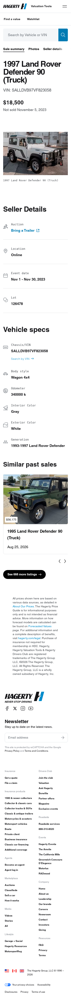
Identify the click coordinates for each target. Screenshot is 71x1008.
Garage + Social (13, 941)
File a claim (11, 783)
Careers (43, 909)
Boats (8, 829)
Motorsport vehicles (16, 824)
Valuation (44, 783)
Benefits (43, 793)
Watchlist (33, 19)
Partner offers (46, 798)
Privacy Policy (12, 750)
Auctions (10, 885)
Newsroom (45, 914)
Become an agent (14, 864)
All (6, 926)
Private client (12, 834)
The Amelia (45, 849)
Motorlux (44, 868)
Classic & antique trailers (19, 813)
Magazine (44, 803)
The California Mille (49, 854)
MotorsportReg (13, 951)
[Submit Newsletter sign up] (63, 737)
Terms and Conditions (36, 750)
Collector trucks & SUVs (18, 808)
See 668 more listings (22, 574)
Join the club (46, 777)
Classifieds (11, 890)
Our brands (45, 904)
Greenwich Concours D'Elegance (50, 861)
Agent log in (11, 870)
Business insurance (16, 839)
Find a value (12, 19)
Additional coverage (16, 849)
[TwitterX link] (15, 708)
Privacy (43, 950)
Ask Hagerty (46, 788)
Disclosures (11, 992)
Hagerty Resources (16, 946)
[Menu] (64, 6)
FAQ (41, 945)
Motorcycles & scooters (18, 818)
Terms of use (38, 992)
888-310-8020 (46, 829)
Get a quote (11, 777)
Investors (44, 924)
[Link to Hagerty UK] (22, 970)
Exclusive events (48, 808)
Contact (43, 919)
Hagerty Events (47, 844)
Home (42, 888)
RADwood (44, 873)
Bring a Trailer (23, 230)
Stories (9, 920)
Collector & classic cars (18, 803)
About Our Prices (23, 606)
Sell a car (10, 895)
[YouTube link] (31, 708)
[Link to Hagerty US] (7, 970)
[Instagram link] (23, 708)
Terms (42, 955)
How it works (12, 900)
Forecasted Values (39, 626)
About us (44, 893)
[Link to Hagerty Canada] (14, 970)
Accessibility (43, 984)
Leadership (45, 899)
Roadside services (49, 824)
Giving (42, 930)
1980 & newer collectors (18, 798)
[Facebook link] (7, 708)
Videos (8, 915)
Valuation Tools (41, 6)
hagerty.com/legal (29, 638)
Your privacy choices (23, 984)
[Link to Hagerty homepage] (24, 697)
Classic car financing (16, 844)
